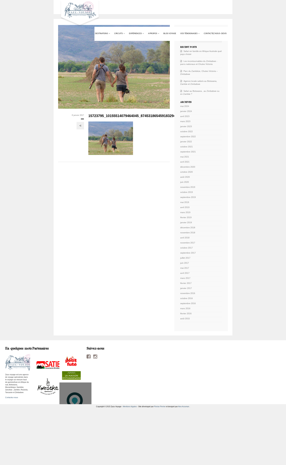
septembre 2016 (188, 303)
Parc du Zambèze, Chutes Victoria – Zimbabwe (199, 72)
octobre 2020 (186, 172)
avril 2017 (184, 273)
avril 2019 (184, 207)
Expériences (116, 33)
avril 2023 (184, 116)
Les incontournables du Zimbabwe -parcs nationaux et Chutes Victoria (198, 62)
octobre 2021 (186, 146)
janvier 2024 (186, 111)
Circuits (91, 33)
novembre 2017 (187, 242)
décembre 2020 (187, 167)
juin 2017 (184, 263)
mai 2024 (184, 106)
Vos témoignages (193, 33)
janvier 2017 (186, 288)
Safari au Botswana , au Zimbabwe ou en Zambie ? (199, 92)
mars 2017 (185, 278)
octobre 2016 (186, 298)
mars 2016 (185, 308)
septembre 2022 (188, 136)
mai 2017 (184, 268)
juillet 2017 (185, 258)
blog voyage (166, 33)
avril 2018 (184, 237)
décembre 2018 (187, 227)
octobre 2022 (186, 131)
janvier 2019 (186, 222)
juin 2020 (184, 182)
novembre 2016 (187, 293)
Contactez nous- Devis (71, 48)
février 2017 (186, 283)
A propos (141, 33)
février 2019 (186, 217)
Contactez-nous (11, 397)
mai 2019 (184, 202)
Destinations (66, 33)
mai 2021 (184, 157)
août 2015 (185, 318)
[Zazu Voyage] (79, 13)
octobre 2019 (186, 192)
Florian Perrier (160, 407)
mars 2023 (185, 121)
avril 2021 (184, 162)
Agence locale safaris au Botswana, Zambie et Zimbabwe (198, 82)
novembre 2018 (187, 232)
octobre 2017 (186, 248)
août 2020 (185, 177)
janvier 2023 (186, 126)
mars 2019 (185, 212)
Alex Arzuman (183, 407)
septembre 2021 (188, 151)
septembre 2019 (188, 197)
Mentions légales (130, 407)
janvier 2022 (186, 141)
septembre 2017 (188, 253)
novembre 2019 (187, 187)
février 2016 (186, 313)
